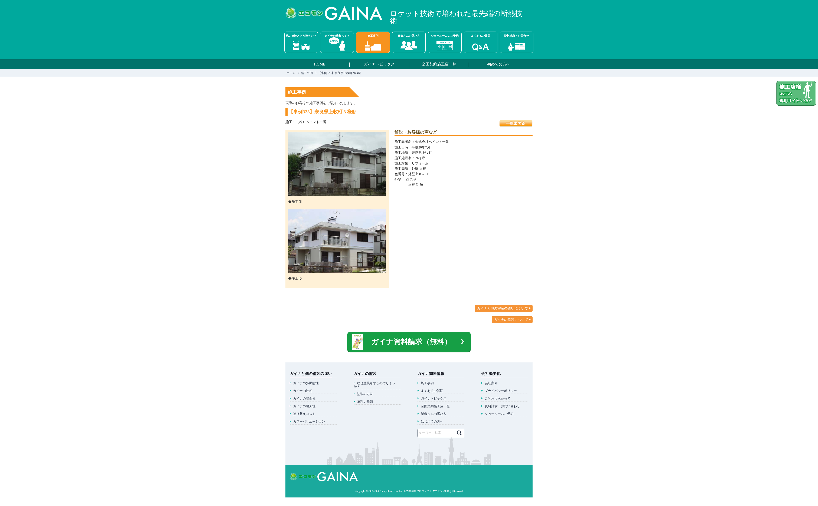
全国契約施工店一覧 (439, 64)
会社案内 (491, 383)
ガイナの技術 (302, 391)
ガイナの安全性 (304, 398)
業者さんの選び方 (409, 35)
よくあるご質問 (480, 35)
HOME (319, 64)
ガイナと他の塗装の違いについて (502, 308)
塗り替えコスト (304, 414)
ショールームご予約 (499, 414)
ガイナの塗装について (511, 319)
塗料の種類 (365, 401)
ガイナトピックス (379, 64)
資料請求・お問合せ (516, 35)
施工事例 (373, 35)
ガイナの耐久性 (304, 406)
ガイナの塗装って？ (337, 35)
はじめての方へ (432, 421)
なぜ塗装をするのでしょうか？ (374, 385)
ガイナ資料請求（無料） (411, 342)
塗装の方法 (365, 394)
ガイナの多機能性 (306, 383)
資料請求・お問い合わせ (502, 406)
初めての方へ (498, 64)
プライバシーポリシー (501, 391)
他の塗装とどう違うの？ (301, 35)
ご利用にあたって (497, 398)
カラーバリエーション (309, 421)
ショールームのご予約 (445, 35)
